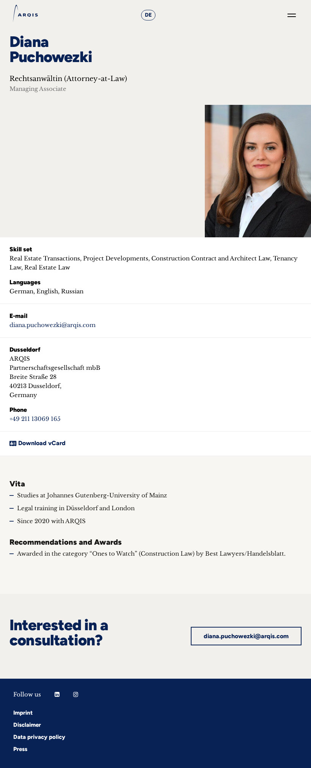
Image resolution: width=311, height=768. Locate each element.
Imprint (23, 712)
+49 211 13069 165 (35, 418)
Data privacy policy (39, 737)
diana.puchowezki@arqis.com (52, 325)
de (148, 15)
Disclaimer (27, 724)
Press (20, 749)
